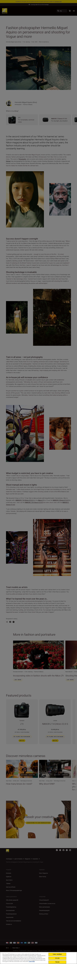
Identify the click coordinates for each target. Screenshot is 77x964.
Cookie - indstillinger (57, 954)
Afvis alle (57, 958)
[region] (38, 958)
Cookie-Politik (32, 961)
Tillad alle (57, 962)
